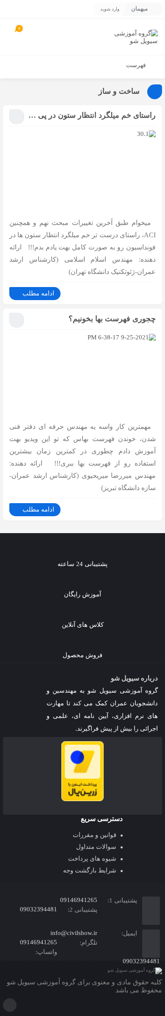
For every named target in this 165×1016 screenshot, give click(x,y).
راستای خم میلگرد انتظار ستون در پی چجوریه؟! (92, 115)
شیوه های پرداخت (92, 858)
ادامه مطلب (38, 293)
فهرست (137, 65)
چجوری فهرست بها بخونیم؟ (112, 318)
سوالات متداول (96, 846)
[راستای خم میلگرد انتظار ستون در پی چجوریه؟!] (82, 171)
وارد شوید (109, 8)
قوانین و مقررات (94, 835)
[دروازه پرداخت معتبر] (82, 771)
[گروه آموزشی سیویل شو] (131, 37)
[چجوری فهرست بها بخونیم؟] (82, 375)
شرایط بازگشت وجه (89, 870)
